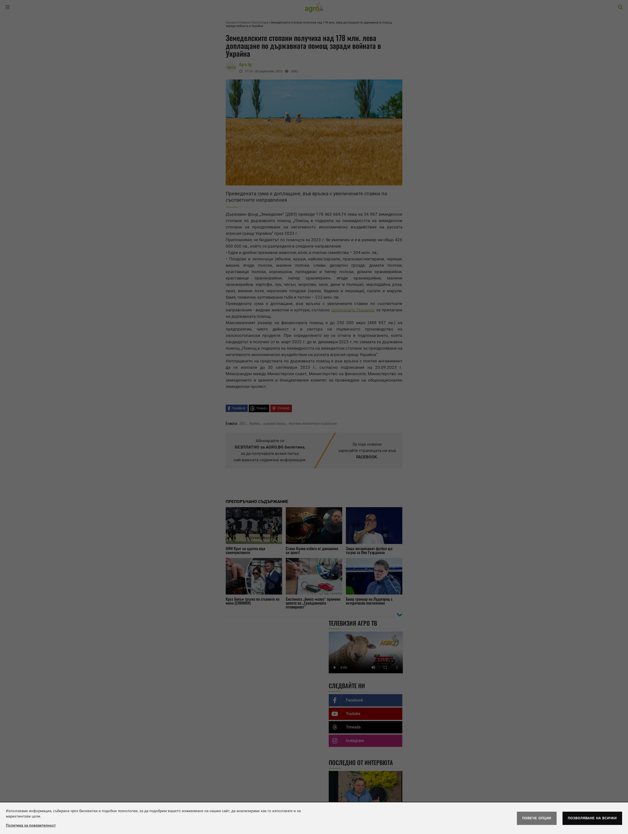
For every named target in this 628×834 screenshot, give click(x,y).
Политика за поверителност (31, 825)
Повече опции (536, 818)
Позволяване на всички (592, 818)
